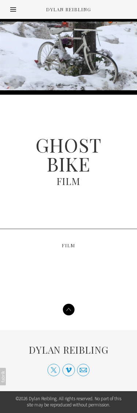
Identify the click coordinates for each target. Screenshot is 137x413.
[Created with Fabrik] (3, 376)
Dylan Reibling (69, 349)
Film (68, 181)
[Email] (83, 370)
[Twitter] (53, 370)
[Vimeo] (68, 370)
